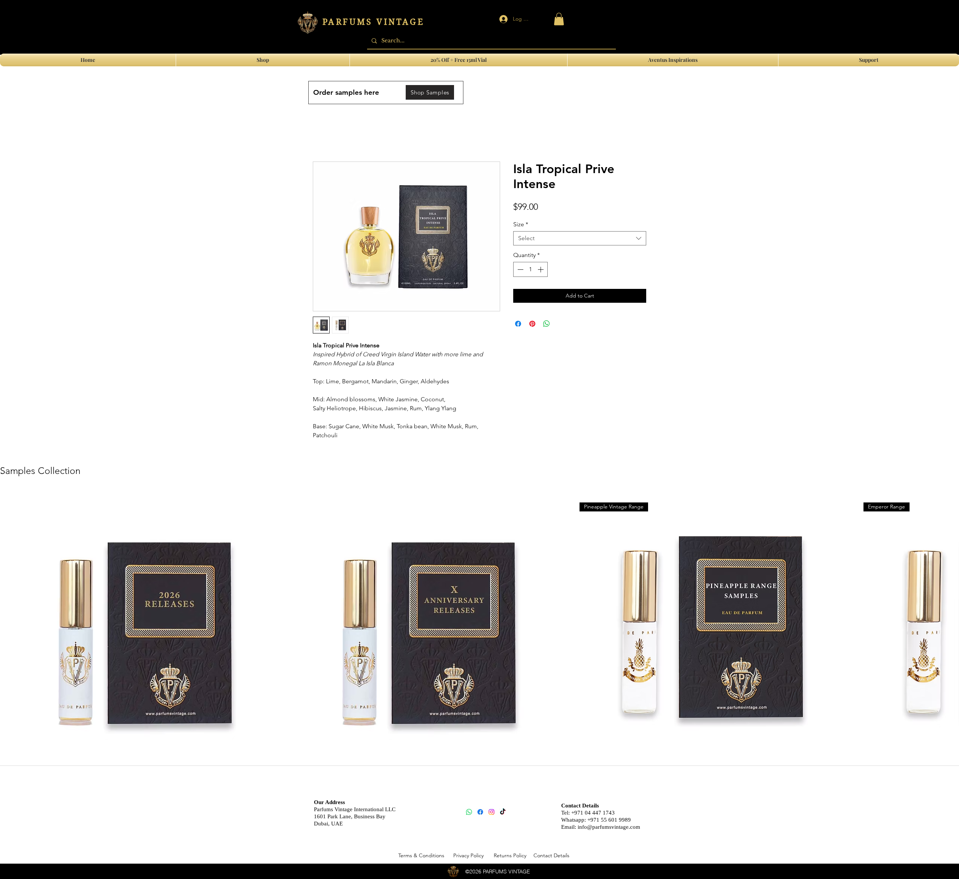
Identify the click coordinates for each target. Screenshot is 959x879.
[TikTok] (502, 812)
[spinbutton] (530, 269)
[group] (479, 641)
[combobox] (579, 238)
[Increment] (541, 269)
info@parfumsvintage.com (609, 827)
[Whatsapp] (469, 812)
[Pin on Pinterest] (532, 323)
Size (520, 224)
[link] (559, 19)
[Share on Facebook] (518, 323)
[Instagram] (491, 812)
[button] (868, 60)
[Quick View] (138, 629)
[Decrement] (519, 269)
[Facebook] (480, 812)
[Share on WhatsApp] (546, 323)
